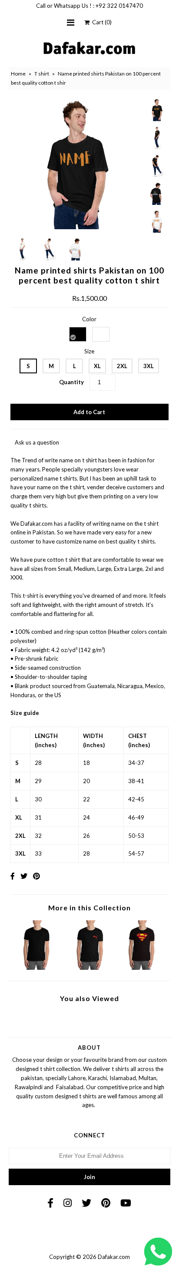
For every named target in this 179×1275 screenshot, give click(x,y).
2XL (122, 365)
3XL (148, 365)
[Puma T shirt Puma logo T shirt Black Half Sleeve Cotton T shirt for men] (89, 967)
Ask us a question (37, 442)
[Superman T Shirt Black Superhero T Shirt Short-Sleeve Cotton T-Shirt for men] (142, 967)
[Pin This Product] (36, 876)
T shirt (41, 73)
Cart (101, 22)
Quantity (71, 382)
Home (18, 73)
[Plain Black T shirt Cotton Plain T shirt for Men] (37, 967)
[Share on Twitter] (23, 876)
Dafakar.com (114, 1256)
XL (97, 365)
